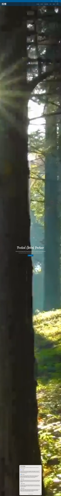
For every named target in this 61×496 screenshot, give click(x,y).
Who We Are (30, 255)
